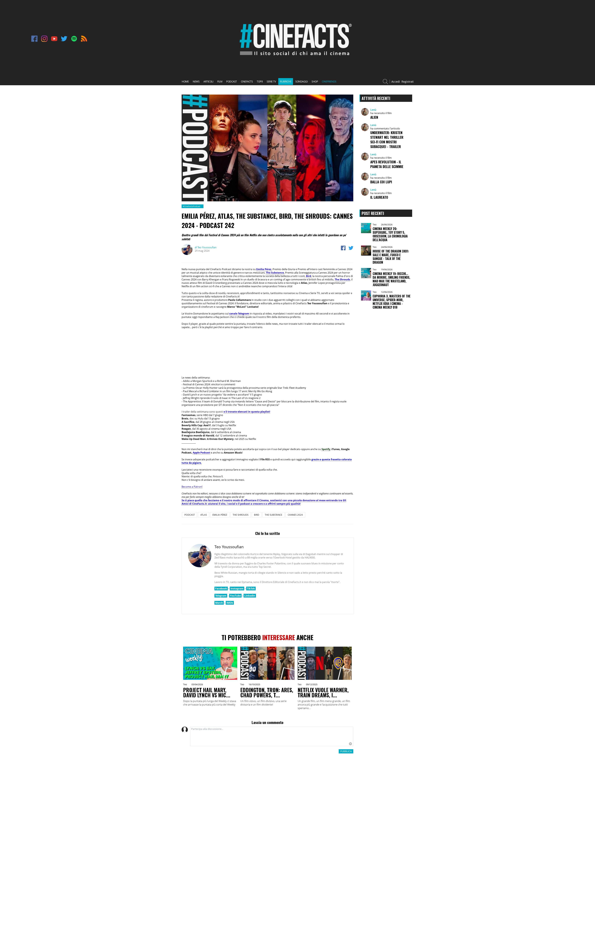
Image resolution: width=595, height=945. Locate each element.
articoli (208, 81)
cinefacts (247, 81)
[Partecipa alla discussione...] (271, 736)
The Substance (275, 272)
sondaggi (301, 81)
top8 (260, 81)
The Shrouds (342, 279)
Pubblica (346, 751)
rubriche (285, 81)
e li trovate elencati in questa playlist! (247, 411)
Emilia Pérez (263, 269)
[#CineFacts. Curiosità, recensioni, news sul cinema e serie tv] (294, 58)
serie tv (271, 81)
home (185, 81)
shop (315, 81)
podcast (231, 81)
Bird (308, 276)
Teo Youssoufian (205, 247)
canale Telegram (239, 313)
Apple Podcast (201, 452)
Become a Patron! (192, 486)
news (196, 81)
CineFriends (329, 81)
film (219, 81)
